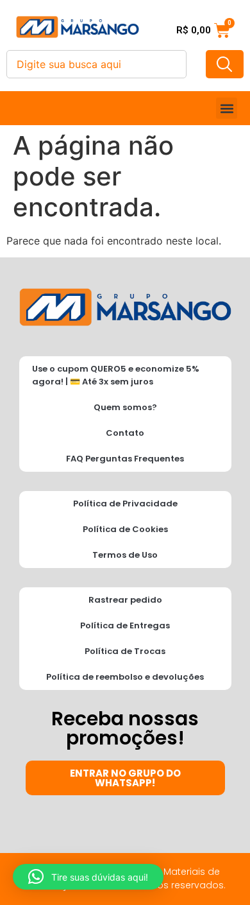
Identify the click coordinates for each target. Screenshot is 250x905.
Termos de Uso (125, 555)
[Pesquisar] (225, 64)
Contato (125, 433)
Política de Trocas (125, 651)
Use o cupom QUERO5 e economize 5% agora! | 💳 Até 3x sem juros (115, 375)
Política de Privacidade (125, 503)
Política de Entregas (125, 625)
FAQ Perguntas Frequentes (125, 458)
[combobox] (96, 64)
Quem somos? (125, 407)
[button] (226, 108)
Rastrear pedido (125, 600)
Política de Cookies (125, 529)
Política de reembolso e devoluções (125, 677)
